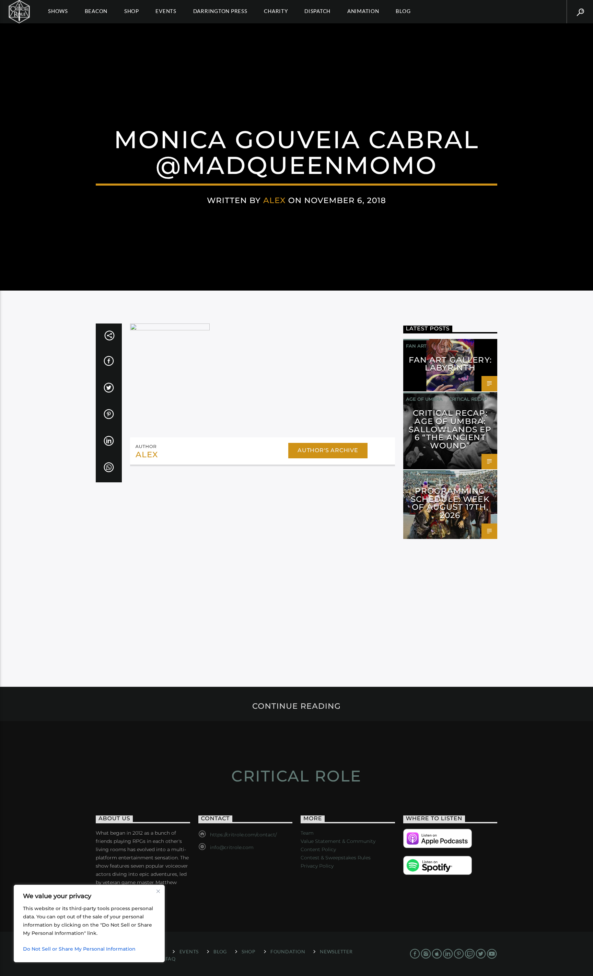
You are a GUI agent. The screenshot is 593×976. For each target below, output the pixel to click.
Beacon (96, 11)
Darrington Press (220, 11)
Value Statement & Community (338, 841)
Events (165, 11)
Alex (274, 200)
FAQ (170, 959)
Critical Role (296, 775)
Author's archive (328, 450)
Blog (403, 11)
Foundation (287, 951)
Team (307, 833)
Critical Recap (468, 399)
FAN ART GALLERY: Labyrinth (450, 364)
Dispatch (317, 11)
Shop (131, 11)
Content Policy (318, 849)
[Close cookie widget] (158, 891)
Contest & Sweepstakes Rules (336, 858)
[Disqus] (262, 565)
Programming (424, 477)
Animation (363, 11)
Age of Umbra (424, 399)
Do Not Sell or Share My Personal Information (79, 949)
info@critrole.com (232, 847)
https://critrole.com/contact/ (243, 835)
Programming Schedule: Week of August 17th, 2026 (450, 503)
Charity (276, 11)
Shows (58, 11)
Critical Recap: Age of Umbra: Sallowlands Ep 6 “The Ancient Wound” (450, 429)
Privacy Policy (317, 866)
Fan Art (416, 346)
